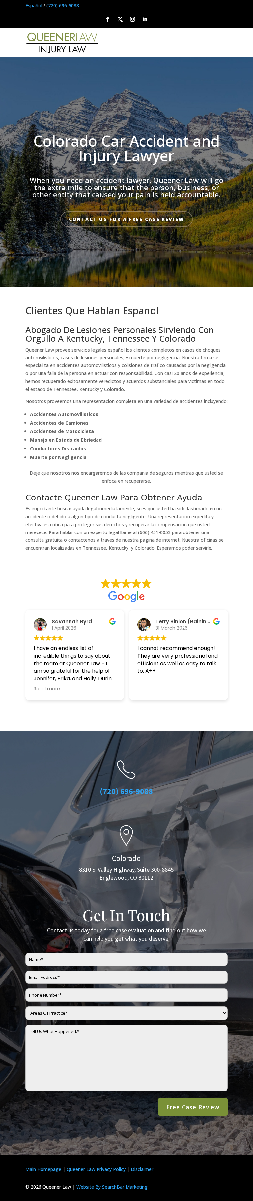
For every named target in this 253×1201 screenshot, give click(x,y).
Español (33, 5)
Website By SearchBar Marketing (112, 1187)
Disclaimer (142, 1169)
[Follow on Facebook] (108, 19)
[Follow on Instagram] (133, 19)
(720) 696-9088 (62, 5)
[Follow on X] (120, 19)
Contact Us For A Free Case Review (126, 219)
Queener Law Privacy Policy (96, 1169)
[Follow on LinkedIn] (145, 19)
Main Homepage (43, 1169)
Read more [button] (47, 688)
